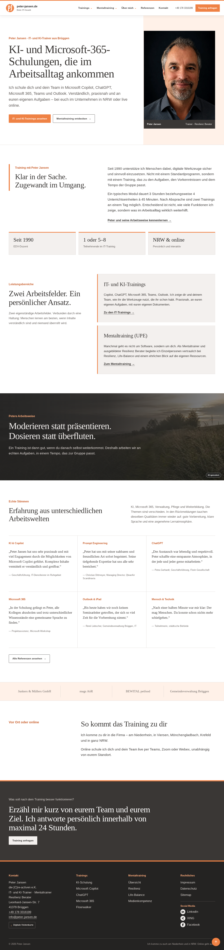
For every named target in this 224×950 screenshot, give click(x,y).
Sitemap (185, 895)
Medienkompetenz (140, 901)
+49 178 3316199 (184, 8)
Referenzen (147, 7)
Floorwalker (83, 907)
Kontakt (163, 7)
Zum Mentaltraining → (119, 364)
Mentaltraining (107, 7)
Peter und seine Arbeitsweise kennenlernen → (140, 220)
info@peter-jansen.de (23, 917)
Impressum (187, 882)
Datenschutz (188, 888)
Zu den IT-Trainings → (119, 312)
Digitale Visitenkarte (22, 925)
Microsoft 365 (85, 901)
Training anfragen (207, 8)
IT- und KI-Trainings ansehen (29, 118)
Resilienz (134, 888)
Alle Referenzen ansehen (27, 658)
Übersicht (134, 882)
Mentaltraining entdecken (72, 118)
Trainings (85, 7)
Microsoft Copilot (87, 888)
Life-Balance (136, 895)
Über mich (128, 7)
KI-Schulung (84, 882)
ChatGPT (82, 895)
